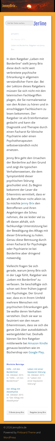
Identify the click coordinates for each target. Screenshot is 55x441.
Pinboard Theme (26, 432)
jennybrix (15, 33)
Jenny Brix (27, 203)
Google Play (36, 352)
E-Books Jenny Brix (16, 412)
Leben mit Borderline (19, 45)
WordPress (10, 437)
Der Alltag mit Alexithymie (13, 390)
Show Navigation (44, 26)
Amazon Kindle (38, 343)
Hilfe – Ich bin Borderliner (13, 370)
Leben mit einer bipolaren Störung (36, 370)
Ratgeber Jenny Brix (38, 412)
